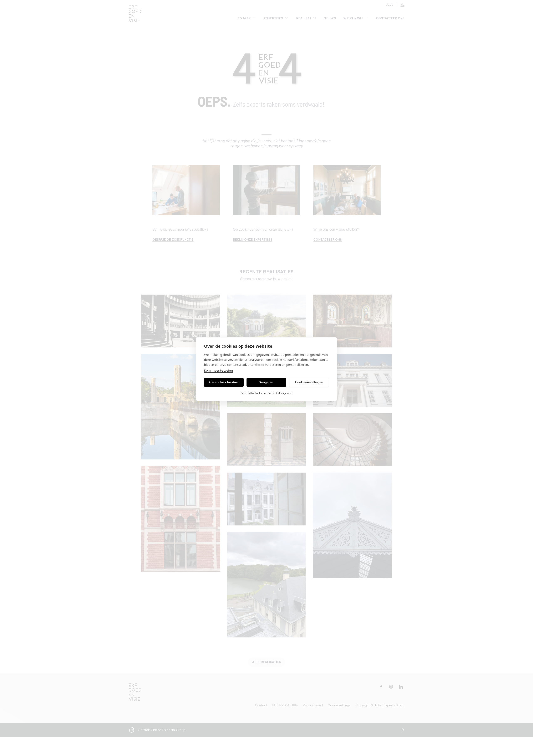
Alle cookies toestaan (223, 382)
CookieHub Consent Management (273, 393)
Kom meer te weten (218, 370)
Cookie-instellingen (309, 382)
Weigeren (266, 382)
